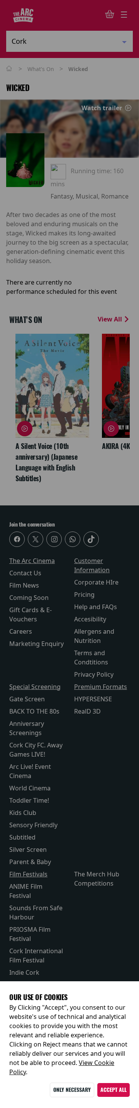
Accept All (113, 1089)
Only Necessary (72, 1089)
